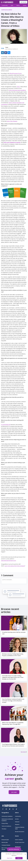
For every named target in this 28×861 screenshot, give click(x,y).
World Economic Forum (15, 73)
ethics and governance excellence (17, 90)
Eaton (18, 86)
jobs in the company (12, 121)
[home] (8, 2)
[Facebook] (2, 809)
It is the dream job (5, 424)
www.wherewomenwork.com (8, 560)
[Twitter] (9, 809)
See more (23, 752)
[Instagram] (6, 809)
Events (24, 5)
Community (5, 5)
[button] (2, 52)
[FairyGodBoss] (9, 805)
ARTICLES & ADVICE (7, 10)
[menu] (2, 1)
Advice (18, 5)
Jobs (12, 5)
